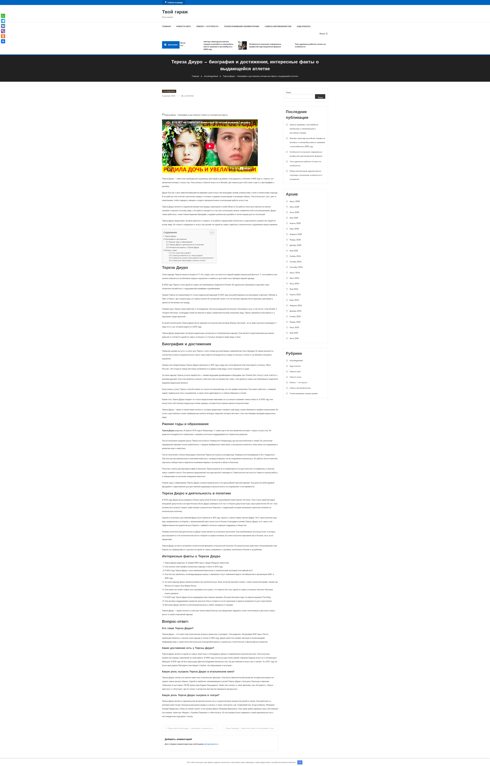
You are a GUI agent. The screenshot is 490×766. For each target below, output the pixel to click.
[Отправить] (3, 41)
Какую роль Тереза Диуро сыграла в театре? (189, 260)
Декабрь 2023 (295, 311)
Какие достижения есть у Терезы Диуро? (188, 255)
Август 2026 (295, 201)
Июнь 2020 (294, 327)
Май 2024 (294, 289)
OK (300, 762)
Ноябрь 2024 (295, 256)
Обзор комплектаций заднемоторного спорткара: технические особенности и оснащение (306, 175)
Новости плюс (295, 377)
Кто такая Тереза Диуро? (182, 253)
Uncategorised (169, 91)
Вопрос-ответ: (171, 250)
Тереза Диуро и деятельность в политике (186, 244)
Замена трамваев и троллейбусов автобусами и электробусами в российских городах (304, 128)
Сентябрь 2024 (296, 267)
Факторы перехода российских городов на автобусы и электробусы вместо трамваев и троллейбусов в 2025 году (203, 45)
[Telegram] (3, 20)
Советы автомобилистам (278, 26)
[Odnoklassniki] (3, 36)
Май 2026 (294, 218)
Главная (166, 26)
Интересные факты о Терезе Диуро (184, 247)
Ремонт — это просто (207, 26)
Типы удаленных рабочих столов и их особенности (294, 45)
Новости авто (183, 26)
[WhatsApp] (3, 15)
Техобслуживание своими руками (241, 26)
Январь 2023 (295, 322)
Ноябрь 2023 (295, 316)
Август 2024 (295, 272)
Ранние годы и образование (180, 242)
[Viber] (3, 31)
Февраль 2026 (296, 234)
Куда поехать (304, 26)
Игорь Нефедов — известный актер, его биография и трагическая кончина (252, 728)
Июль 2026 (294, 207)
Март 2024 (294, 300)
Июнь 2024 (294, 283)
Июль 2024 (294, 278)
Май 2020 (294, 333)
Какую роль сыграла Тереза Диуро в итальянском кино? (193, 258)
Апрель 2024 (295, 294)
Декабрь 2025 (295, 245)
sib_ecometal (187, 96)
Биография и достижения (176, 239)
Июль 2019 (294, 338)
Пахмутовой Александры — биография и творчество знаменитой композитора (193, 728)
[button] (211, 232)
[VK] (3, 26)
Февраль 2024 (296, 305)
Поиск (322, 33)
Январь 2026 (295, 239)
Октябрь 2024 (296, 261)
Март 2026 (294, 229)
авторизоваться (211, 744)
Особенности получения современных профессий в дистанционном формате (249, 45)
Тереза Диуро (170, 236)
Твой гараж (175, 12)
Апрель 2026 (295, 223)
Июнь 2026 (294, 212)
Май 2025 (294, 250)
